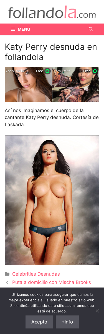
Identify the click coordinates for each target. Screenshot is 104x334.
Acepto (39, 322)
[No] (97, 311)
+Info (67, 322)
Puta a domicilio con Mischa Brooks (51, 282)
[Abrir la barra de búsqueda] (90, 29)
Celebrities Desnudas (36, 274)
